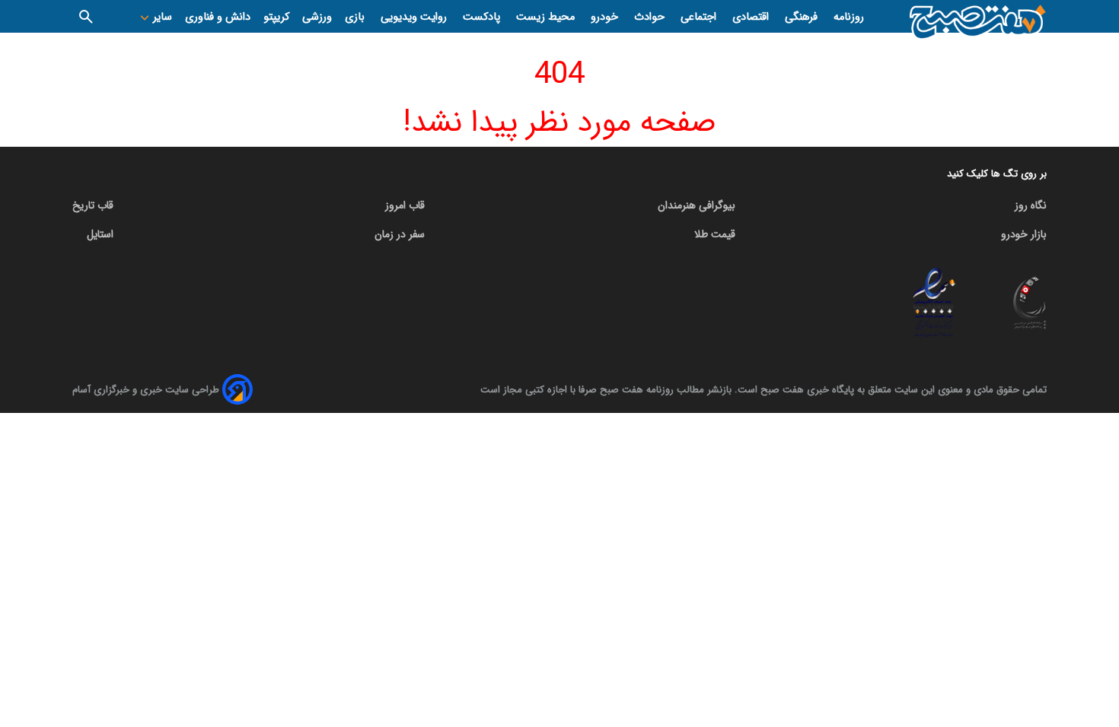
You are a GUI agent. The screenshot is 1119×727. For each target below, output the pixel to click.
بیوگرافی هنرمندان (696, 205)
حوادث (651, 17)
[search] (86, 16)
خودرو (606, 17)
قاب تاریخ (92, 205)
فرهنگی (803, 17)
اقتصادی (752, 17)
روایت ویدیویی (415, 17)
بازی (356, 17)
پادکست (483, 17)
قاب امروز (405, 205)
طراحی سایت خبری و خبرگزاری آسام (145, 390)
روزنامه (849, 17)
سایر (161, 17)
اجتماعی (700, 17)
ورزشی (317, 17)
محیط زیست (547, 17)
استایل (100, 234)
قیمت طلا (714, 234)
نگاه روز (1031, 205)
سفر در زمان (400, 234)
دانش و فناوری (217, 17)
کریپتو (276, 17)
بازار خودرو (1024, 234)
